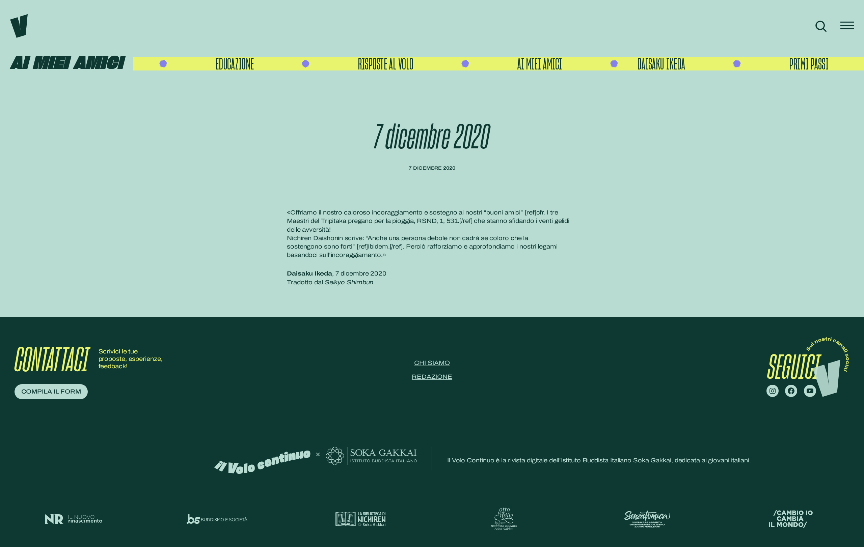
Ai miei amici (66, 64)
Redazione (432, 376)
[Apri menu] (847, 26)
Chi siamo (432, 362)
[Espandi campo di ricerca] (821, 26)
